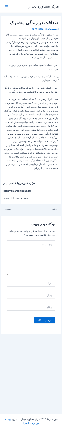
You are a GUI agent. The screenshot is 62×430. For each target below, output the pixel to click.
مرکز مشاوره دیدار (44, 6)
